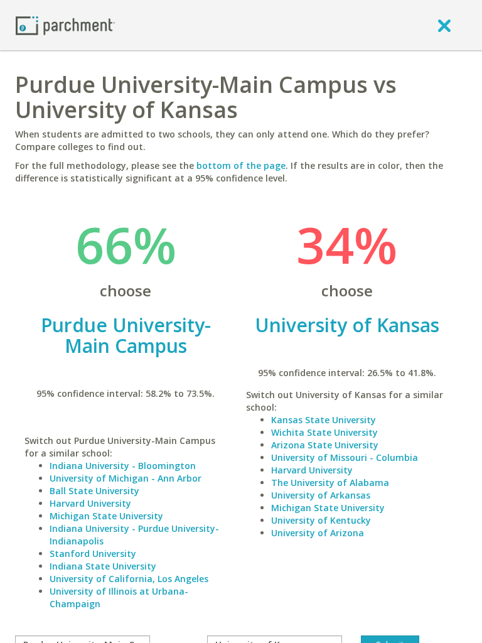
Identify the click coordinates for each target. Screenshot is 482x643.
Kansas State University (323, 420)
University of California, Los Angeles (129, 579)
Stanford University (93, 553)
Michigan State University (106, 516)
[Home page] (65, 25)
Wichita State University (324, 432)
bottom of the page (241, 165)
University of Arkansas (320, 495)
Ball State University (94, 491)
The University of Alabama (330, 483)
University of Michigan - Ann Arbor (125, 478)
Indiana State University (103, 566)
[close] (444, 25)
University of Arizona (317, 533)
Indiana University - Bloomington (123, 466)
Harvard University (90, 503)
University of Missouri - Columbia (344, 457)
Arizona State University (324, 445)
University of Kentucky (321, 520)
